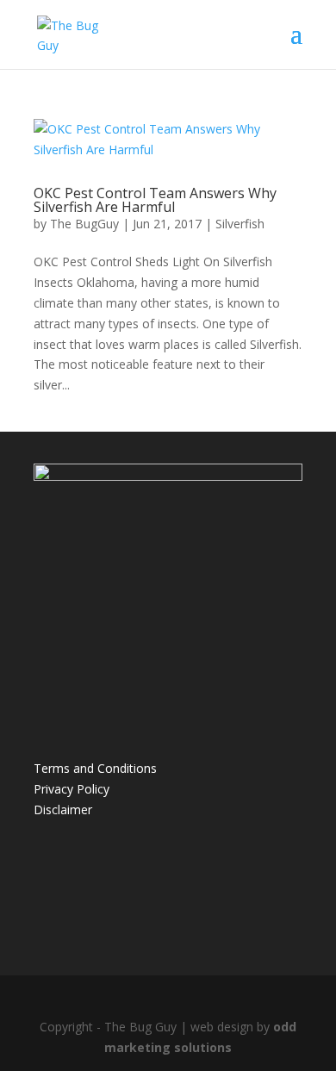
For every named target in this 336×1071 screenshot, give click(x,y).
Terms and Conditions (95, 768)
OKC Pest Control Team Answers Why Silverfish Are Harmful (155, 200)
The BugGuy (84, 223)
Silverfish (239, 223)
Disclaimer (63, 809)
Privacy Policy (71, 789)
